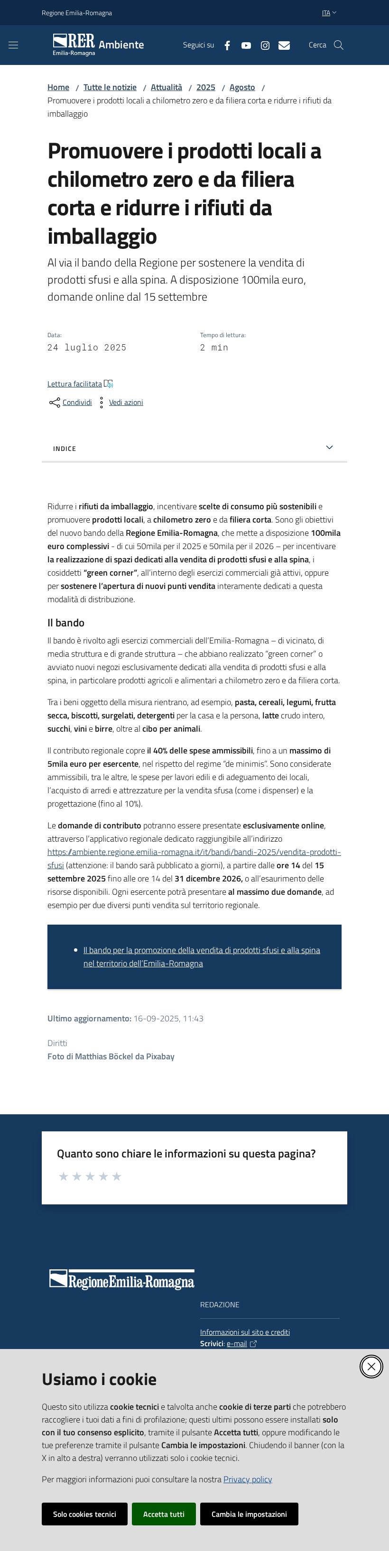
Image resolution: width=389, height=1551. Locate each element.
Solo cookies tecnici (84, 1514)
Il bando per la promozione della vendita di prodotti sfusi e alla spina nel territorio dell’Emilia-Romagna (201, 957)
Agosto (242, 87)
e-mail (237, 1343)
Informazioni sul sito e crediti (245, 1332)
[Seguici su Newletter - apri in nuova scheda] (280, 44)
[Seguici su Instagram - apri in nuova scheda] (261, 44)
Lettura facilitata (74, 383)
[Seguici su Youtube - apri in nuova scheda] (242, 44)
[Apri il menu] (13, 45)
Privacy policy (247, 1479)
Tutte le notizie (110, 87)
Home (58, 87)
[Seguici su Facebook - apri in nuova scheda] (223, 44)
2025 (205, 87)
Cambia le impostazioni (249, 1514)
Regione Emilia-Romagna (77, 13)
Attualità (166, 87)
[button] (338, 45)
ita (326, 13)
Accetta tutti (164, 1514)
